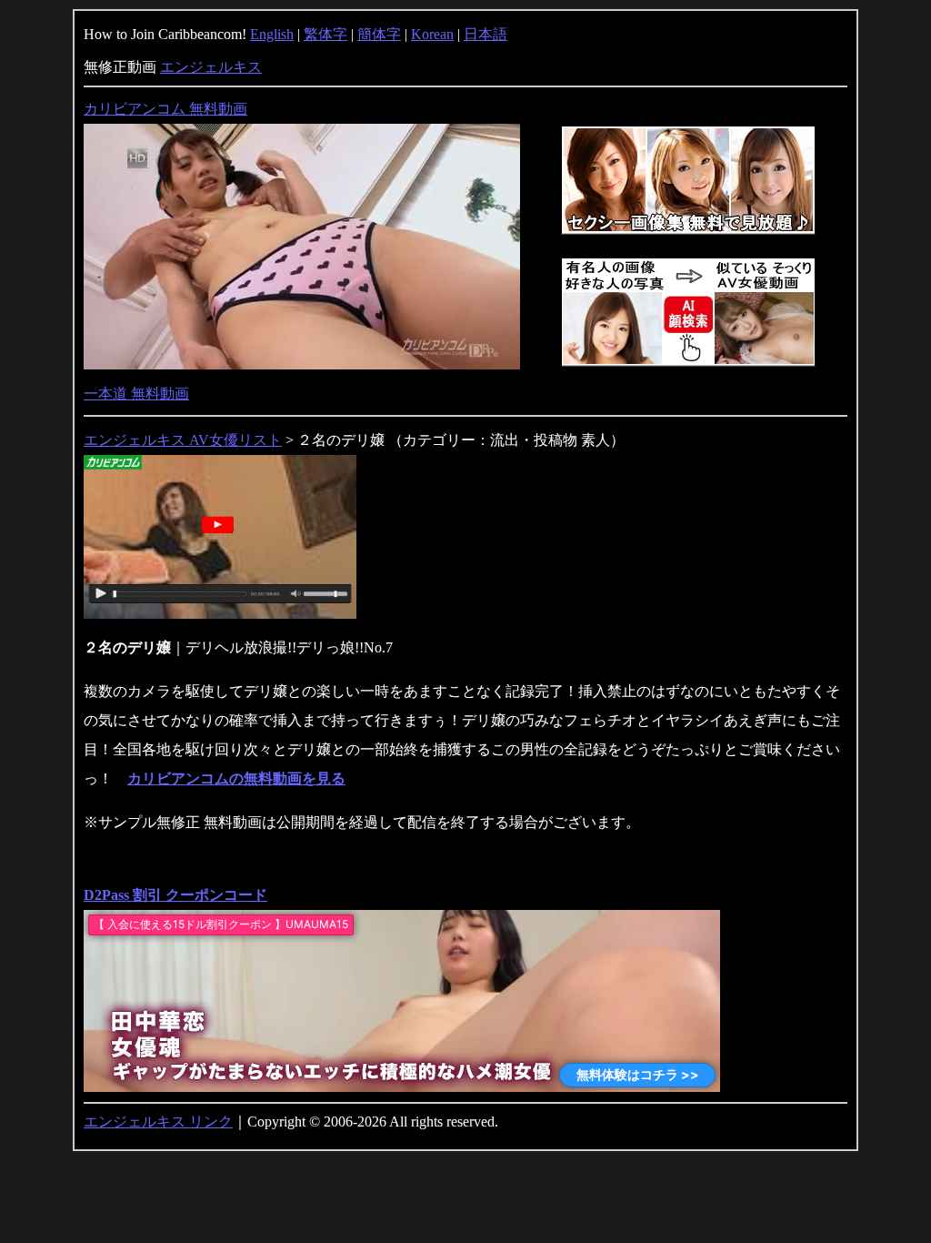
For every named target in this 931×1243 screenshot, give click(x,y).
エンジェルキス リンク (158, 1121)
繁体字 (325, 34)
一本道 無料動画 (136, 393)
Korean (432, 34)
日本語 (485, 34)
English (272, 34)
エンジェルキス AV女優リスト (183, 440)
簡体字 (379, 34)
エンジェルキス (211, 67)
